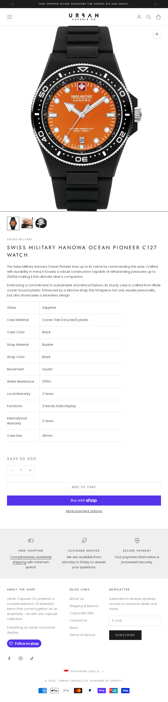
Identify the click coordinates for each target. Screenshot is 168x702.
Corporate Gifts (82, 613)
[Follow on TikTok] (32, 658)
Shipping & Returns (84, 606)
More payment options (84, 511)
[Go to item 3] (41, 223)
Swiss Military (20, 239)
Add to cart (84, 487)
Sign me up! (119, 683)
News (74, 627)
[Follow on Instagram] (20, 658)
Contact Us (78, 620)
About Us (77, 599)
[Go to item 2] (27, 223)
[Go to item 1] (13, 223)
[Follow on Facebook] (9, 658)
